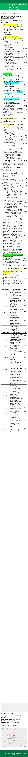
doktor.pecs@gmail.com (14, 721)
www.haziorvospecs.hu (13, 722)
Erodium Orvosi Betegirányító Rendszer (17, 753)
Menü (2, 1)
